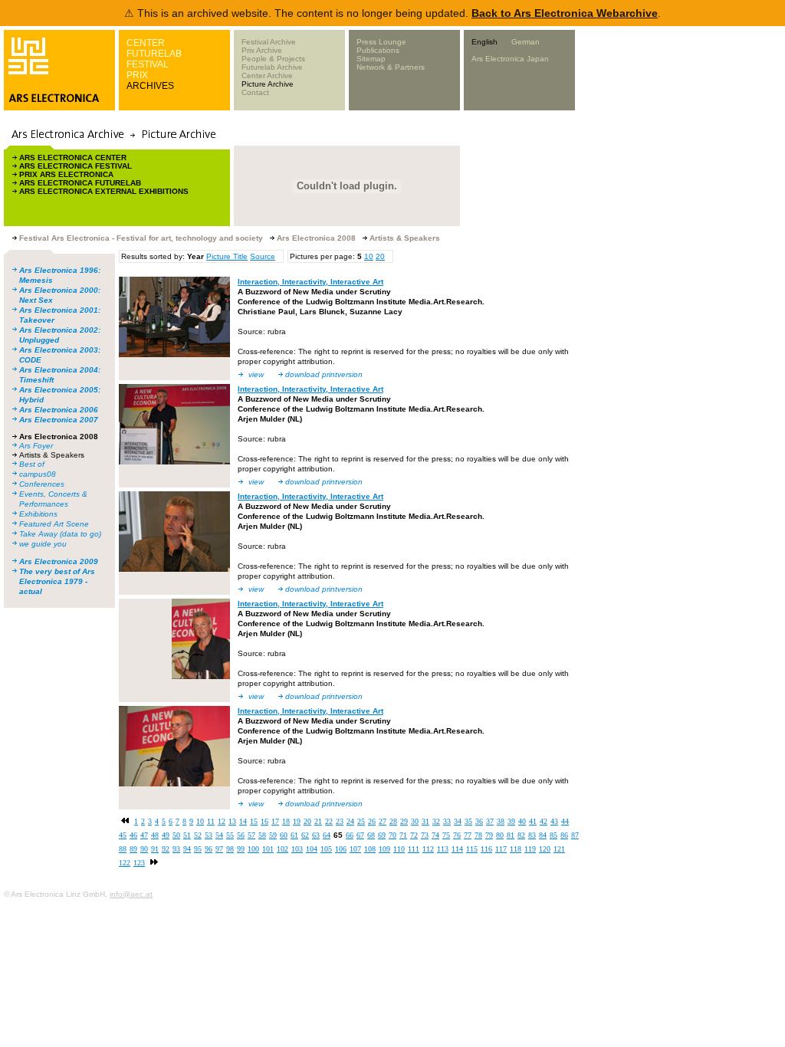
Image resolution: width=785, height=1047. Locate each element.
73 (425, 835)
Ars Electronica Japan (510, 58)
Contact (255, 92)
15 (254, 821)
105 (326, 849)
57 (251, 835)
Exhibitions (38, 514)
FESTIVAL (147, 64)
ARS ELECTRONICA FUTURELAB (80, 183)
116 (486, 849)
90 (144, 849)
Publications (377, 50)
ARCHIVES (150, 85)
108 (370, 849)
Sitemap (371, 58)
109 (384, 849)
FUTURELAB (154, 53)
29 (404, 821)
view (256, 374)
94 (187, 849)
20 (380, 256)
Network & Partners (390, 67)
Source (262, 256)
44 (565, 821)
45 (122, 835)
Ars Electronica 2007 (58, 419)
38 (500, 821)
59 (273, 835)
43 (554, 821)
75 (446, 835)
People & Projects (273, 58)
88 (122, 849)
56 (241, 835)
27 (382, 821)
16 (264, 821)
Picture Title (227, 256)
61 (294, 835)
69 (382, 835)
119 (530, 849)
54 (219, 835)
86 (564, 835)
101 (268, 849)
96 (208, 849)
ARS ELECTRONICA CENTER (72, 157)
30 (415, 821)
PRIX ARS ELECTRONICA (66, 174)
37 (490, 821)
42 (543, 821)
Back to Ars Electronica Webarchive (564, 13)
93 (176, 849)
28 (393, 821)
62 (305, 835)
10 (368, 256)
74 (435, 835)
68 (371, 835)
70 (392, 835)
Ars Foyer (36, 445)
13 (232, 821)
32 (436, 821)
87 (575, 835)
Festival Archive (268, 42)
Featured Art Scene (54, 524)
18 (286, 821)
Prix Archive (261, 50)
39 (511, 821)
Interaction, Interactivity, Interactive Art (310, 281)
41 (533, 821)
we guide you (43, 544)
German (525, 42)
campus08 (37, 474)
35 (468, 821)
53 (208, 835)
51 (187, 835)
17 (275, 821)
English (484, 42)
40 (522, 821)
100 (253, 849)
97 (219, 849)
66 (349, 835)
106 (341, 849)
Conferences (41, 484)
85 (553, 835)
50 (176, 835)
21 (318, 821)
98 (230, 849)
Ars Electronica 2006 (58, 409)
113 (442, 849)
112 (428, 849)
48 (155, 835)
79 (489, 835)
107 (355, 849)
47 (144, 835)
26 (372, 821)
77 (467, 835)
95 (198, 849)
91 (155, 849)
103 (297, 849)
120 (544, 849)
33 (447, 821)
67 (360, 835)
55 (230, 835)
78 (478, 835)
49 (165, 835)
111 (413, 849)
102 (282, 849)
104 (311, 849)
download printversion (324, 374)
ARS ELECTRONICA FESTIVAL (75, 166)
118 (515, 849)
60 (283, 835)
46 (133, 835)
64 (326, 835)
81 (510, 835)
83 (532, 835)
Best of (31, 464)
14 (243, 821)
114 (457, 849)
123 (139, 862)
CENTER (145, 43)
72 (414, 835)
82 (521, 835)
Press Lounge (381, 42)
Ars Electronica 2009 (58, 561)
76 (457, 835)
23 (339, 821)
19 (297, 821)
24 (350, 821)
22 (329, 821)
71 (403, 835)
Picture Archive (267, 84)
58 (262, 835)
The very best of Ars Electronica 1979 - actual (57, 581)
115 (472, 849)
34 (457, 821)
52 (198, 835)
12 (221, 821)
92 (165, 849)
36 (479, 821)
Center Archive (267, 75)
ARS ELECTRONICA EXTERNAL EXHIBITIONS (104, 191)
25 (361, 821)
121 (559, 849)
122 (124, 862)
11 (211, 821)
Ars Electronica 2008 (58, 436)
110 (399, 849)
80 (500, 835)
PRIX (137, 75)
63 (316, 835)
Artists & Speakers (51, 455)
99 (241, 849)
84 (543, 835)
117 (501, 849)
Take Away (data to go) (60, 534)
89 (133, 849)
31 (425, 821)
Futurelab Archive (272, 67)
